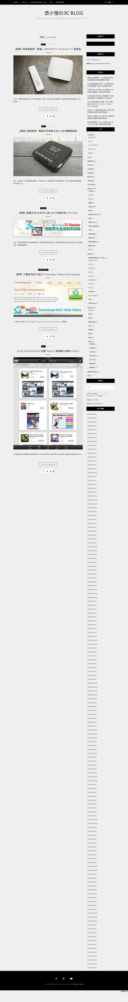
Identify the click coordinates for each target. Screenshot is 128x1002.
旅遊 (89, 318)
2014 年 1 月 (91, 909)
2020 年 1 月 (91, 632)
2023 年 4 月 (91, 484)
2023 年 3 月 (91, 488)
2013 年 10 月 (91, 921)
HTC (89, 264)
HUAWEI (91, 268)
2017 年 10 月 (91, 738)
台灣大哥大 (92, 356)
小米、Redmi (92, 295)
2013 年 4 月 (91, 944)
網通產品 (91, 238)
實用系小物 (91, 222)
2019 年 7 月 (91, 656)
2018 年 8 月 (91, 699)
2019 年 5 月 (91, 663)
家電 (89, 218)
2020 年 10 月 (91, 597)
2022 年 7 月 (91, 519)
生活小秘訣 (90, 184)
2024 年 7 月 (91, 449)
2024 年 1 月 (91, 469)
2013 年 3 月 (91, 948)
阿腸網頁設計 (124, 991)
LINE (88, 157)
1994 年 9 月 (91, 968)
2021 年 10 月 (91, 554)
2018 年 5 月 (91, 710)
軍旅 (89, 333)
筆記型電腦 (91, 234)
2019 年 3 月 (91, 671)
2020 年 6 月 (91, 613)
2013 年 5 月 (91, 940)
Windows (91, 149)
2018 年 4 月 (91, 714)
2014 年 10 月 (91, 874)
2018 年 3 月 (91, 718)
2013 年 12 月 (91, 913)
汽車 (89, 230)
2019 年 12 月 (91, 636)
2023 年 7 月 (91, 476)
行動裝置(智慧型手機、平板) (38, 2)
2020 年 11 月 (91, 593)
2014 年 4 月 (91, 897)
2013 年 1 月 (91, 956)
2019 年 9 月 (91, 648)
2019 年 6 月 (91, 660)
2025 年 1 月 (91, 433)
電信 (51, 2)
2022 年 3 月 (91, 535)
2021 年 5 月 (91, 570)
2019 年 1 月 (91, 679)
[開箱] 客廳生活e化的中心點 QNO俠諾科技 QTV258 (48, 213)
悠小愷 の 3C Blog (100, 43)
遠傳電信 (92, 367)
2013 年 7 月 (91, 932)
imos (89, 199)
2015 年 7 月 (91, 839)
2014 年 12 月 (91, 866)
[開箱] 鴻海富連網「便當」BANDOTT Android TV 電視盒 (48, 49)
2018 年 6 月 (91, 706)
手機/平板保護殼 (93, 226)
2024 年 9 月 (91, 445)
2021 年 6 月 (91, 566)
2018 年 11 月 (91, 687)
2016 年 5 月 (91, 800)
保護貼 (90, 203)
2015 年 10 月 (91, 827)
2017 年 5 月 (91, 753)
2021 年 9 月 (91, 558)
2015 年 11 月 (91, 823)
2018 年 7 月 (91, 702)
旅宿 (89, 314)
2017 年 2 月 (91, 765)
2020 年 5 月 (91, 617)
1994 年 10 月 (91, 964)
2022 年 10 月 (91, 507)
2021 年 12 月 (91, 547)
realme (90, 276)
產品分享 (24, 2)
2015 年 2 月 (91, 858)
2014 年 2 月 (91, 905)
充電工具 (91, 206)
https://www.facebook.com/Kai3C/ (100, 63)
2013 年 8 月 (91, 929)
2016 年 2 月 (91, 812)
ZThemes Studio (78, 984)
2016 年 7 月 (91, 792)
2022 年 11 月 (91, 504)
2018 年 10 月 (91, 691)
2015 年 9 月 (91, 831)
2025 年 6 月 (91, 426)
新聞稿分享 (90, 161)
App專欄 (89, 134)
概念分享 (90, 177)
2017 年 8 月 (91, 745)
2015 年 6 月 (91, 843)
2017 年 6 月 (91, 749)
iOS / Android (92, 145)
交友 (89, 153)
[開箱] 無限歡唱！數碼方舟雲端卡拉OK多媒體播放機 (48, 131)
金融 (89, 337)
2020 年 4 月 (91, 621)
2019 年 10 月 (91, 644)
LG (89, 272)
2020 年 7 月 (91, 609)
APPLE (90, 310)
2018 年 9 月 (91, 695)
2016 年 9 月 (91, 784)
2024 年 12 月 (91, 437)
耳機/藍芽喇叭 (92, 242)
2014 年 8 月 (91, 882)
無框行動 (92, 363)
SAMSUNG (91, 280)
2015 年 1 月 (91, 862)
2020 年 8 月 (91, 605)
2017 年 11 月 (91, 734)
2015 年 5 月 (91, 847)
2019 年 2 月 (91, 675)
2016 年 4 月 (91, 804)
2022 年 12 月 (91, 500)
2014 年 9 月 (91, 878)
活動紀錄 (90, 180)
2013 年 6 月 (91, 936)
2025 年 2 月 (91, 429)
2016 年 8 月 (91, 788)
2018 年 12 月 (91, 683)
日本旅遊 (90, 169)
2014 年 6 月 (91, 890)
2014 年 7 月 (91, 886)
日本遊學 (90, 173)
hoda (89, 195)
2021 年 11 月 (91, 550)
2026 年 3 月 (91, 414)
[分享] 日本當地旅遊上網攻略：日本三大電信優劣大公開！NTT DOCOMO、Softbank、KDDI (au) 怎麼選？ (100, 104)
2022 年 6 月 (91, 523)
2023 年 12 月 (91, 472)
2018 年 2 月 (91, 722)
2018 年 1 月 (91, 726)
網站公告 (90, 254)
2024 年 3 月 (91, 461)
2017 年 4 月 (91, 757)
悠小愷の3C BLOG (64, 13)
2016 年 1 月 (91, 816)
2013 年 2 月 (91, 952)
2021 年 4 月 (91, 574)
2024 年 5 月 (91, 453)
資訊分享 (15, 2)
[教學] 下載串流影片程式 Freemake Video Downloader (48, 274)
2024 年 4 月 (91, 457)
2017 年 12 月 (91, 730)
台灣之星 (92, 352)
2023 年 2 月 (91, 492)
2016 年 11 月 (91, 777)
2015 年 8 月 (91, 835)
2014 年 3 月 (91, 901)
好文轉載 (91, 291)
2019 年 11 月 (91, 640)
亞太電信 (92, 348)
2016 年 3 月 (91, 808)
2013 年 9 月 (91, 925)
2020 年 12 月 (91, 589)
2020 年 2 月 (91, 628)
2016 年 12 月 (91, 773)
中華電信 (92, 344)
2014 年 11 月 (91, 870)
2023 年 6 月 (91, 480)
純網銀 (90, 329)
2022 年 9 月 (91, 511)
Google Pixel (92, 260)
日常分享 (90, 165)
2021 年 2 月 (91, 582)
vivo (89, 287)
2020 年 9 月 (91, 601)
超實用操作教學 (60, 2)
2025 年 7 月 (91, 422)
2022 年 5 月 (91, 527)
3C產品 (43, 208)
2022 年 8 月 (91, 515)
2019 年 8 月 (91, 652)
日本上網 (92, 359)
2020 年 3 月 (91, 624)
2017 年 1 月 (91, 769)
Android (90, 137)
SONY (90, 284)
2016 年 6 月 (91, 796)
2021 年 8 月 (91, 562)
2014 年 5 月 (91, 894)
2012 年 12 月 (91, 960)
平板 (89, 299)
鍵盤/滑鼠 (91, 245)
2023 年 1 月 (91, 496)
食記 (88, 375)
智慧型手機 (91, 303)
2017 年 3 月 (91, 761)
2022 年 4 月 (91, 531)
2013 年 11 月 (91, 917)
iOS (43, 346)
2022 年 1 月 (91, 543)
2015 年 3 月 (91, 854)
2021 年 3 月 (91, 578)
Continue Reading (48, 109)
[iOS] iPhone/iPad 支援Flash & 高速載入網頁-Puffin (48, 351)
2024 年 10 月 (91, 441)
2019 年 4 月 (91, 667)
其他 (43, 44)
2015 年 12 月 (91, 819)
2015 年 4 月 (91, 851)
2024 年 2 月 (91, 465)
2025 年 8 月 (91, 418)
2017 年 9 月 (91, 741)
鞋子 (89, 249)
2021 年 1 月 (91, 585)
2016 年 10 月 (91, 780)
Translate (100, 396)
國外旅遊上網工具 (93, 214)
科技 (89, 326)
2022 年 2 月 (91, 539)
